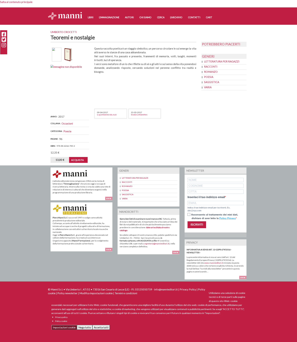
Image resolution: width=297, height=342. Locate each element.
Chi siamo (145, 17)
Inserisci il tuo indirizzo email (206, 197)
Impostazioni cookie (64, 327)
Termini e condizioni (126, 293)
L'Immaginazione (109, 17)
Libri (90, 17)
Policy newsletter (67, 293)
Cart (209, 17)
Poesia (67, 131)
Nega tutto (84, 327)
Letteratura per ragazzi (221, 61)
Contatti (194, 17)
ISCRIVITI (197, 224)
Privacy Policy (188, 289)
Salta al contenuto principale (16, 1)
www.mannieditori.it (213, 263)
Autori (129, 17)
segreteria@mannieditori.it (156, 243)
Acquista (77, 160)
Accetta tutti (101, 327)
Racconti (210, 66)
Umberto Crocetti (64, 32)
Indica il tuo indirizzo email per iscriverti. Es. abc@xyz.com (209, 209)
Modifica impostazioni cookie (96, 293)
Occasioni (67, 123)
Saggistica (211, 82)
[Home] (66, 12)
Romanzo (211, 71)
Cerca (160, 17)
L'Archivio (176, 17)
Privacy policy (61, 317)
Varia (208, 87)
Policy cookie (61, 321)
